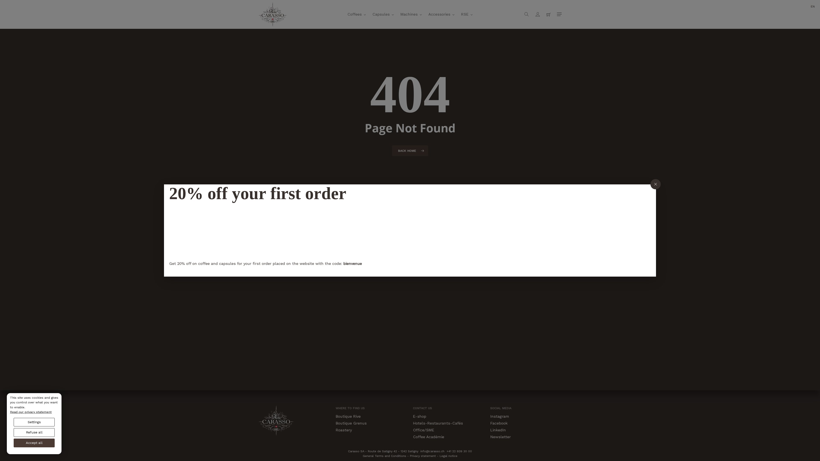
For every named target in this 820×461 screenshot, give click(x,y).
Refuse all (34, 432)
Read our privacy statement (31, 412)
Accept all (34, 443)
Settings (34, 422)
